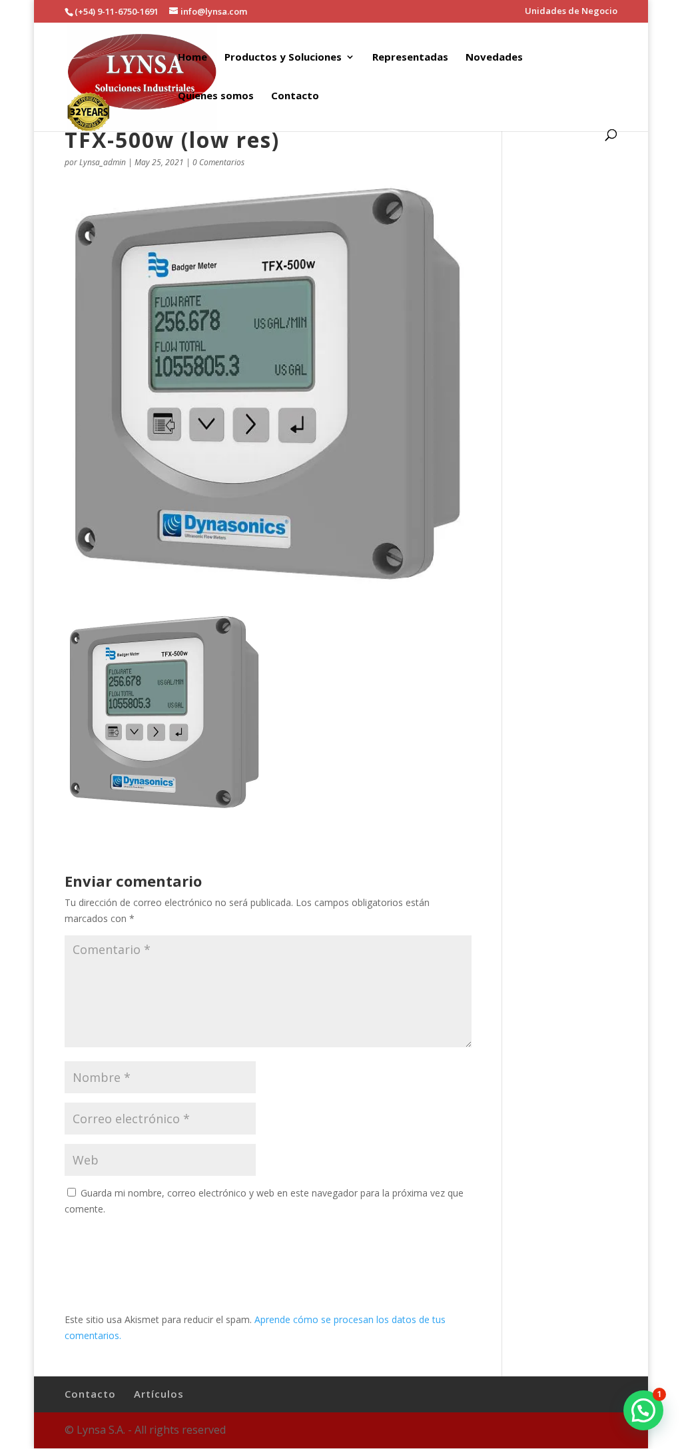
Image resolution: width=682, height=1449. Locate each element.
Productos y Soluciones (283, 57)
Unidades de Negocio (571, 12)
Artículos (159, 1393)
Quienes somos (216, 96)
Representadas (410, 57)
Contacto (295, 96)
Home (192, 57)
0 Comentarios (218, 162)
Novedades (494, 57)
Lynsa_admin (102, 162)
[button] (643, 1410)
